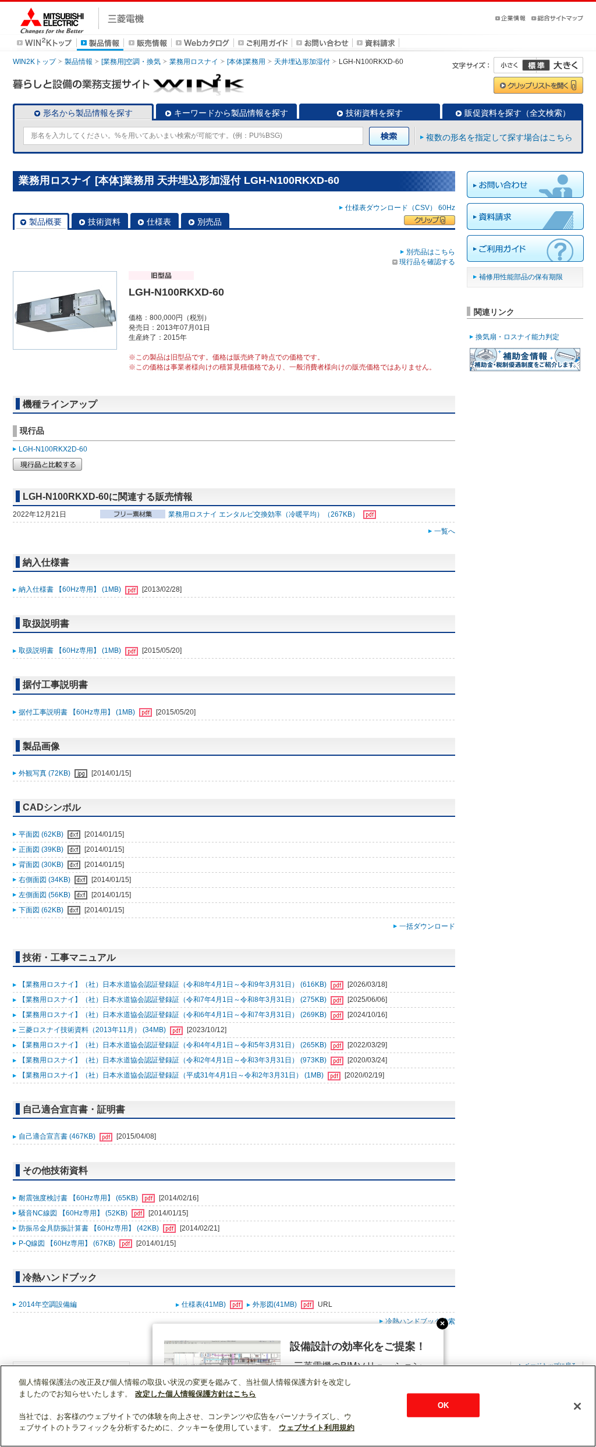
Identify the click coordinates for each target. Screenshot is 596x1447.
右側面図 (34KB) (45, 880)
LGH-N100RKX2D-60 (53, 449)
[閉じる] (577, 1406)
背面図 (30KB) (42, 865)
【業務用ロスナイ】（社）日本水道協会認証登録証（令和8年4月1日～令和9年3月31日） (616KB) (173, 984)
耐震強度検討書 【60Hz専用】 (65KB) (79, 1198)
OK (443, 1404)
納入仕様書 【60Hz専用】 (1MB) (71, 589)
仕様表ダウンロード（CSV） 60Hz (400, 208)
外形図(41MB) (276, 1304)
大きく (560, 65)
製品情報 (79, 62)
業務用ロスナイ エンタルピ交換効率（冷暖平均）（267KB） (264, 514)
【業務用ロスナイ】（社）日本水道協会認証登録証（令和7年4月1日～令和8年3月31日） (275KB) (173, 1000)
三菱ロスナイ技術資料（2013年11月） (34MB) (93, 1030)
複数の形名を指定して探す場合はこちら (499, 137)
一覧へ (444, 531)
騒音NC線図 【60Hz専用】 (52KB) (74, 1213)
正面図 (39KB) (42, 849)
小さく (515, 65)
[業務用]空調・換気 (131, 62)
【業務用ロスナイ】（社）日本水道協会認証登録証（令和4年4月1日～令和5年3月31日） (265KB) (173, 1045)
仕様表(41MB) (205, 1304)
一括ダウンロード (427, 926)
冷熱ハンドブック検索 (420, 1321)
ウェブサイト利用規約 (316, 1427)
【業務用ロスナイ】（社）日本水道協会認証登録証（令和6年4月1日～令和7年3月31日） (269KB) (173, 1015)
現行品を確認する (427, 262)
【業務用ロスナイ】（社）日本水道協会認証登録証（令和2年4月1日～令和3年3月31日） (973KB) (173, 1060)
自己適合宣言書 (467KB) (58, 1136)
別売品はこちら (430, 252)
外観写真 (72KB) (45, 773)
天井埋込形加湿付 (302, 62)
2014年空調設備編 (48, 1304)
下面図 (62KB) (42, 910)
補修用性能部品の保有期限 (521, 277)
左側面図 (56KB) (45, 895)
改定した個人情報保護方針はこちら (195, 1393)
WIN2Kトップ (34, 62)
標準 (536, 65)
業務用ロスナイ (193, 62)
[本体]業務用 (246, 62)
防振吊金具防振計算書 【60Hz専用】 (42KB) (90, 1228)
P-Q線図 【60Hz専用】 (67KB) (68, 1243)
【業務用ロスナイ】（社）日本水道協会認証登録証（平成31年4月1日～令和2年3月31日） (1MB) (172, 1075)
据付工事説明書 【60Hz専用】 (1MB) (78, 712)
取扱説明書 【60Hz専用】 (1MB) (71, 650)
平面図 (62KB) (42, 834)
